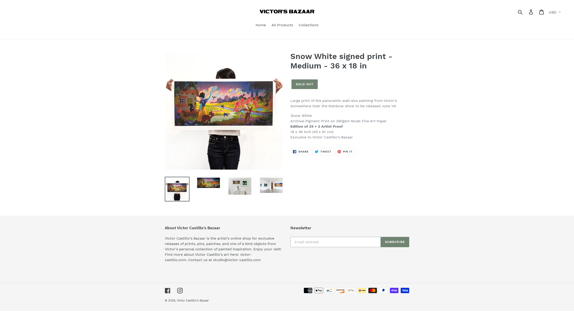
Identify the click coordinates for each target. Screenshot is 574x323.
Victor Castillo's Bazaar (193, 300)
